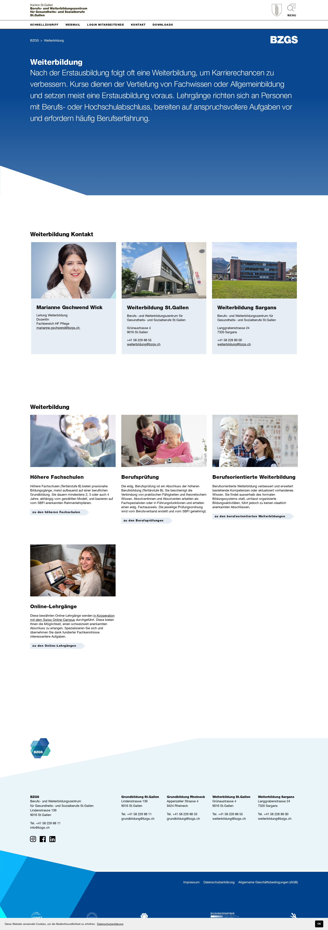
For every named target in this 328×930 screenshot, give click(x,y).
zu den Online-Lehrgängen (54, 646)
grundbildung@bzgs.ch (137, 819)
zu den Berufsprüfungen (144, 520)
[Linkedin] (53, 840)
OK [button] (319, 924)
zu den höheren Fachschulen (56, 512)
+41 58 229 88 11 (48, 823)
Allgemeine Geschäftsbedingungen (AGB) (268, 882)
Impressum (191, 882)
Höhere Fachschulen (57, 477)
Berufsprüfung (140, 477)
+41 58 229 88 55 (230, 814)
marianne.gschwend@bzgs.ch (58, 328)
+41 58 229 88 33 (185, 814)
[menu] (290, 10)
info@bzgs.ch (40, 828)
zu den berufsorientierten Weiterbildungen (250, 516)
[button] (46, 24)
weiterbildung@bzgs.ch (143, 344)
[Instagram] (34, 840)
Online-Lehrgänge (53, 607)
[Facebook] (44, 840)
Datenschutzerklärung (219, 882)
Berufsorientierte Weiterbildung (254, 477)
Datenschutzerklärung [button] (110, 923)
